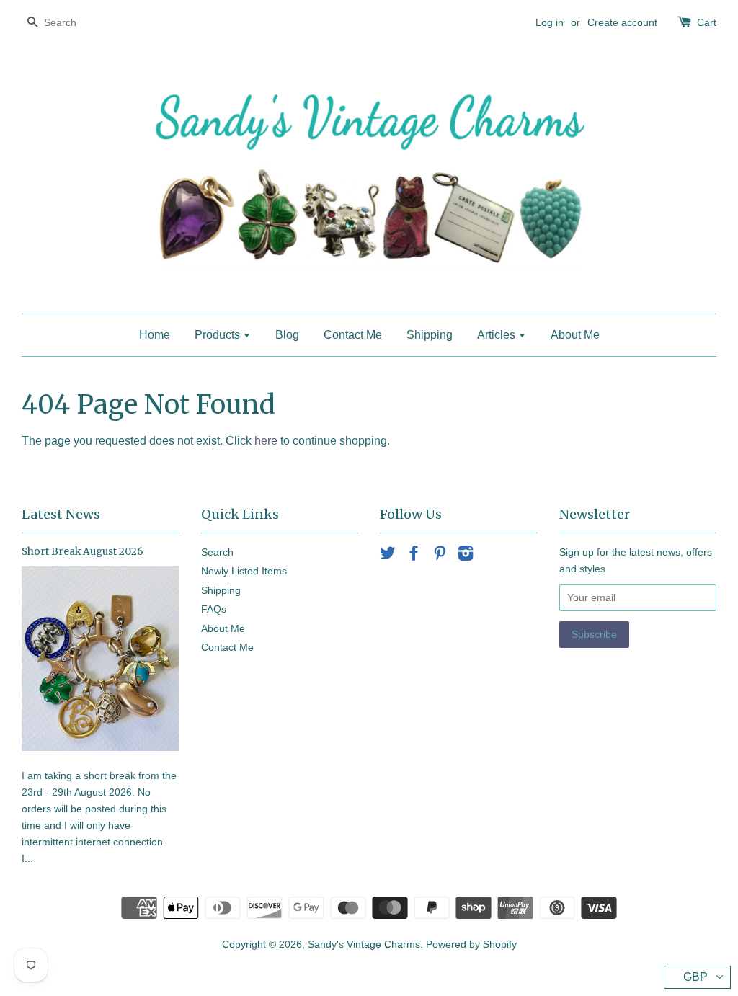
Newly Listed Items (244, 571)
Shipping (429, 335)
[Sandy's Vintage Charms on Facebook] (414, 556)
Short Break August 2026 (82, 552)
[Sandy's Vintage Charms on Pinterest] (440, 556)
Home (154, 335)
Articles (497, 335)
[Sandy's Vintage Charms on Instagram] (466, 556)
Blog (287, 335)
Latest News (61, 514)
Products (219, 335)
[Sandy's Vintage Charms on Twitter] (388, 556)
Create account (622, 22)
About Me (575, 335)
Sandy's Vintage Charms (364, 944)
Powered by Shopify (471, 944)
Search (217, 552)
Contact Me (353, 335)
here (265, 441)
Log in (549, 22)
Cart (706, 22)
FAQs (213, 609)
